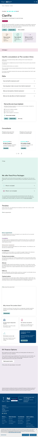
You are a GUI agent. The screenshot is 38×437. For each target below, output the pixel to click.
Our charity (4, 420)
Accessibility (28, 418)
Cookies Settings (3, 434)
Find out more (6, 313)
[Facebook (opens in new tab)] (6, 413)
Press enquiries (20, 423)
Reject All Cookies (33, 434)
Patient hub (10, 418)
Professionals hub (20, 418)
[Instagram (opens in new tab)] (4, 413)
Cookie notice (28, 423)
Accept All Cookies (25, 434)
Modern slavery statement (30, 426)
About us (3, 418)
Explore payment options (8, 361)
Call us (4, 29)
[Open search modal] (34, 1)
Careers (3, 423)
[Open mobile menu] (36, 1)
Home (3, 5)
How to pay (20, 118)
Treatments (7, 5)
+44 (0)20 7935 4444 (5, 410)
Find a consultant (21, 29)
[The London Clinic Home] (6, 2)
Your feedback (11, 423)
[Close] (36, 429)
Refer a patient (20, 420)
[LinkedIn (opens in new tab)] (2, 413)
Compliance (28, 420)
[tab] (19, 234)
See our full (26, 198)
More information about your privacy (15, 432)
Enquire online (12, 29)
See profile (6, 148)
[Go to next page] (21, 153)
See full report (26, 401)
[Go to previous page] (16, 153)
